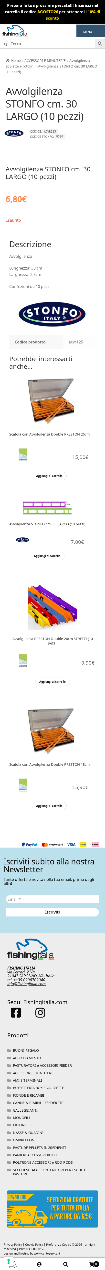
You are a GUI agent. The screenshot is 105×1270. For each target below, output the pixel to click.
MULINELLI (22, 1125)
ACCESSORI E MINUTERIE (45, 60)
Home (16, 60)
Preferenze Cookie (58, 1245)
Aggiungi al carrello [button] (49, 476)
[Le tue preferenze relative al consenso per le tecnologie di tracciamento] (8, 1261)
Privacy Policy (13, 1245)
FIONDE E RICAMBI (28, 1095)
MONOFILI (21, 1117)
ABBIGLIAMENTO (27, 1058)
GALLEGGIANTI (25, 1110)
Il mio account (39, 1264)
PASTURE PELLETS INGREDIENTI (39, 1147)
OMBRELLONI (24, 1140)
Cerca (65, 1264)
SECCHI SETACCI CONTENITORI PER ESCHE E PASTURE (49, 1172)
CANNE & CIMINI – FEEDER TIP (38, 1102)
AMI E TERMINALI (27, 1080)
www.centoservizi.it (47, 1253)
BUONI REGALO (26, 1050)
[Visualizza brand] (14, 137)
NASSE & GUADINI (28, 1132)
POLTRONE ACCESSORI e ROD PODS (43, 1162)
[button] (87, 32)
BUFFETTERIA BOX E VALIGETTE (38, 1087)
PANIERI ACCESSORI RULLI (35, 1155)
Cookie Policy (34, 1245)
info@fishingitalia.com (26, 983)
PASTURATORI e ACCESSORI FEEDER (42, 1065)
